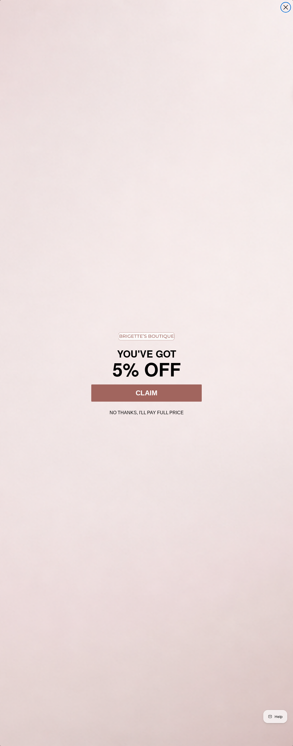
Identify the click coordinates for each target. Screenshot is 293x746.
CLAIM (146, 393)
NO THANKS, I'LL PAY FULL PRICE (147, 412)
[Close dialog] (286, 7)
